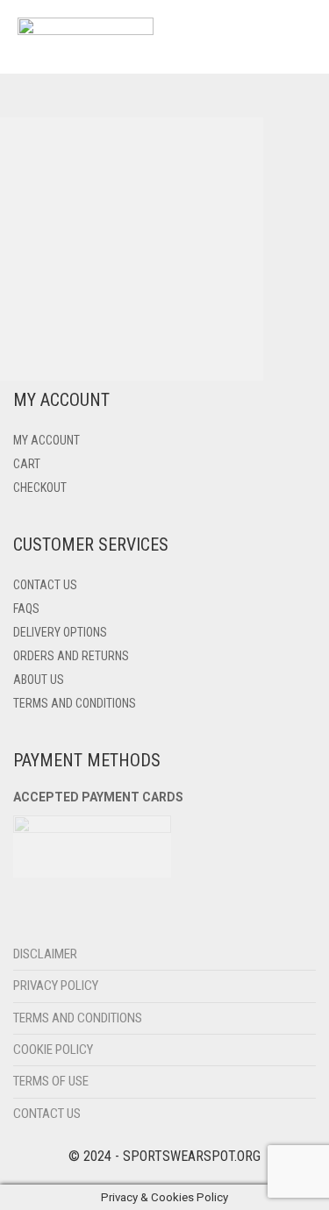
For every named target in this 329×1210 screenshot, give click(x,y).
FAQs (26, 608)
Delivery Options (60, 632)
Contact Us (45, 585)
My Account (46, 440)
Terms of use (51, 1081)
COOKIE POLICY (53, 1049)
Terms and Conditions (74, 703)
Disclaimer (45, 954)
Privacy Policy (55, 985)
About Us (38, 680)
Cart (26, 464)
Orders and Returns (71, 656)
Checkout (40, 487)
